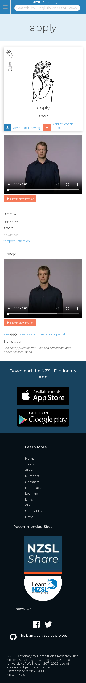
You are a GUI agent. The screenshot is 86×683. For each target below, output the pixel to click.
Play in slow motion (22, 198)
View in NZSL (17, 675)
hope (56, 334)
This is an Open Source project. (43, 636)
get (63, 334)
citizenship (44, 334)
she (6, 334)
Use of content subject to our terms (38, 665)
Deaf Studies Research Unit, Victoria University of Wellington (42, 658)
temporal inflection (17, 241)
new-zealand (27, 334)
